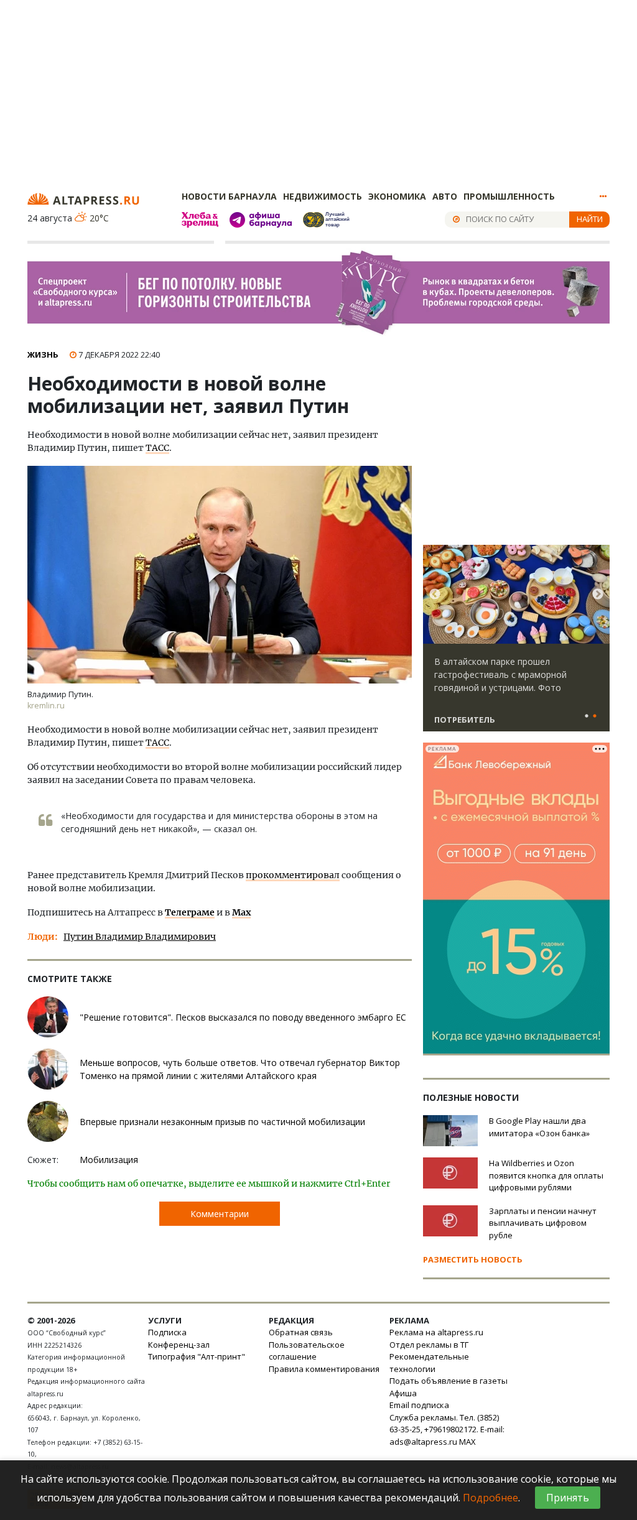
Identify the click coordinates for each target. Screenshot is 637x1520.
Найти (590, 219)
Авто (444, 196)
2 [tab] (595, 716)
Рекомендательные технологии (429, 1362)
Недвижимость (322, 196)
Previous (435, 594)
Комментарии (219, 1214)
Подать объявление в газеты (448, 1380)
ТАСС (157, 447)
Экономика (397, 196)
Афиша (403, 1393)
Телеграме (190, 912)
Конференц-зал (179, 1344)
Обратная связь (301, 1332)
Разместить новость (473, 1259)
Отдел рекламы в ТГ (428, 1344)
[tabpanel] (516, 644)
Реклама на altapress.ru (436, 1332)
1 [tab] (587, 716)
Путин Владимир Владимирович (139, 936)
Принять (567, 1497)
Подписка (167, 1332)
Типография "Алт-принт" (196, 1356)
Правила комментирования (324, 1368)
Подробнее (490, 1497)
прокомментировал (293, 875)
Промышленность (509, 196)
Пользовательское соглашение (307, 1351)
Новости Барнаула (229, 196)
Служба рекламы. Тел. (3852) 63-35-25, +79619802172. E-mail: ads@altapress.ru (446, 1429)
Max (241, 912)
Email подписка (419, 1405)
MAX (467, 1441)
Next (598, 594)
